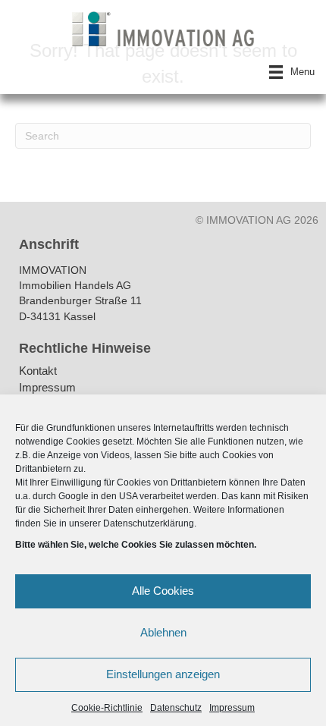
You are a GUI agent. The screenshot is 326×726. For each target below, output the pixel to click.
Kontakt (38, 371)
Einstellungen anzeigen (163, 674)
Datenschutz (176, 707)
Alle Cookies (163, 590)
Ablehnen (163, 632)
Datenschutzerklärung (148, 523)
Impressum (232, 707)
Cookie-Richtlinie (107, 707)
